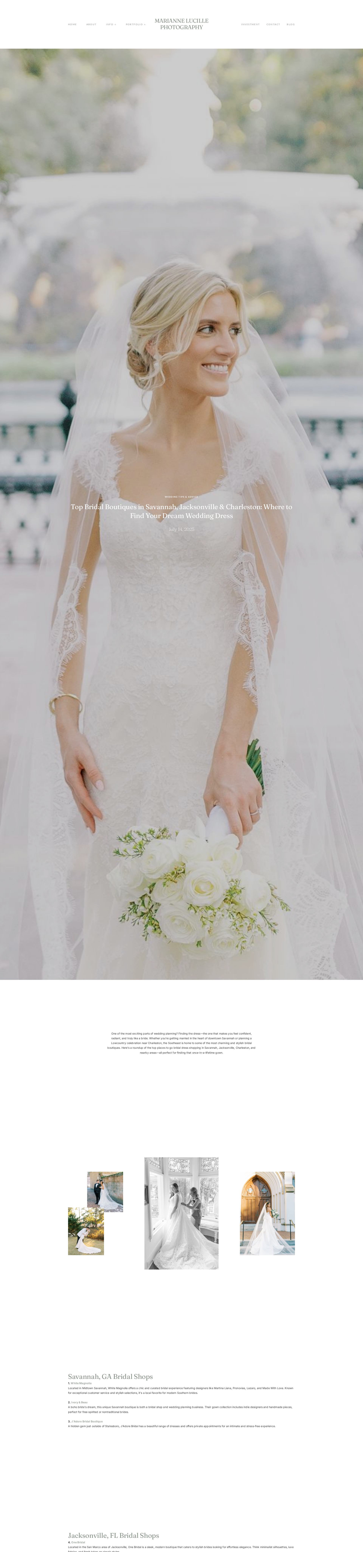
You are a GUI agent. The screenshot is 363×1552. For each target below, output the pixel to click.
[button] (111, 24)
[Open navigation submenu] (144, 24)
